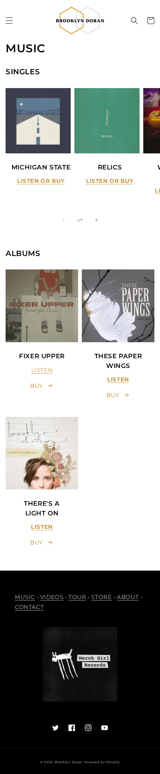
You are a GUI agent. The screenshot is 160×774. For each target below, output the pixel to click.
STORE (101, 596)
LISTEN (42, 370)
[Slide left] (63, 220)
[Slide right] (96, 220)
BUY (36, 385)
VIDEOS (52, 596)
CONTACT (29, 607)
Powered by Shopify (102, 762)
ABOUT (128, 596)
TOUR (77, 596)
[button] (9, 20)
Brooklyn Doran (69, 762)
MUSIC (25, 596)
